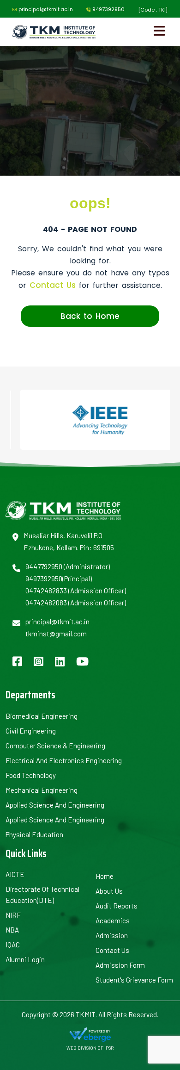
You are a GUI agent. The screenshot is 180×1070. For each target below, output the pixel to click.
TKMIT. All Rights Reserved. (116, 1014)
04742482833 (46, 590)
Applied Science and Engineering (55, 805)
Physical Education (34, 834)
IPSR (109, 1048)
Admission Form (120, 965)
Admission (112, 935)
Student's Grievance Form (134, 980)
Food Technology (31, 775)
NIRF (13, 915)
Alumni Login (25, 959)
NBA (12, 930)
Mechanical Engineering (42, 790)
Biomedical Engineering (42, 716)
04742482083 (46, 602)
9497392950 (108, 9)
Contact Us (53, 285)
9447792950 (43, 566)
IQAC (13, 944)
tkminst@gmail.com (56, 633)
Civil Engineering (31, 731)
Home (105, 876)
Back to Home (90, 316)
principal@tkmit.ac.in (45, 9)
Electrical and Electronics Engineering (64, 760)
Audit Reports (117, 906)
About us (109, 891)
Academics (113, 920)
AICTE (15, 874)
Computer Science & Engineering (55, 745)
